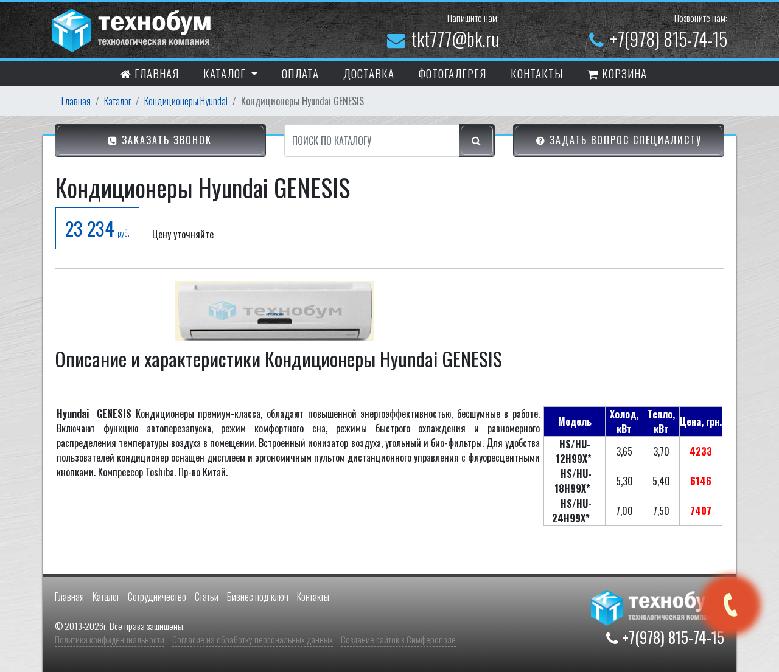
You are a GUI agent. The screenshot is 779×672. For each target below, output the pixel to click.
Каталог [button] (225, 72)
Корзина (623, 72)
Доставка (368, 72)
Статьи (206, 596)
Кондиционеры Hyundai (186, 101)
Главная (155, 72)
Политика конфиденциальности (109, 639)
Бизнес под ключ (257, 596)
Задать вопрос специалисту (624, 140)
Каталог (117, 101)
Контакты (313, 596)
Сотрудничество (157, 596)
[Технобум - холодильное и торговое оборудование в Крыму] (133, 28)
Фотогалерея (452, 72)
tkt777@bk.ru (455, 38)
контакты (537, 72)
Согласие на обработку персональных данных (252, 639)
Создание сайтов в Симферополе (398, 639)
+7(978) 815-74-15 (668, 38)
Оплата (300, 72)
